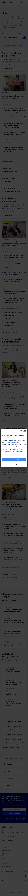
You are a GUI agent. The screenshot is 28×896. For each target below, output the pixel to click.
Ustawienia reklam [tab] (19, 435)
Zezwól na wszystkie (14, 459)
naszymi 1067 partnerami (12, 442)
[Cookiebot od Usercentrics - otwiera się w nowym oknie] (20, 431)
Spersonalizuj (13, 464)
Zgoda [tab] (3, 435)
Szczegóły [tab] (9, 435)
